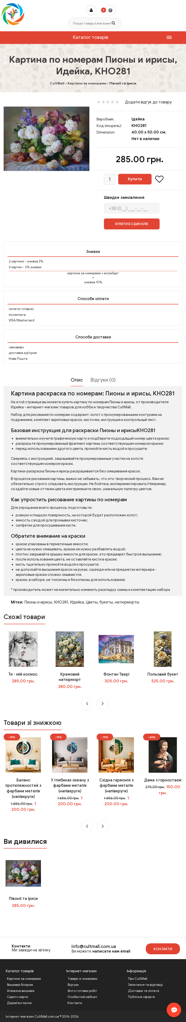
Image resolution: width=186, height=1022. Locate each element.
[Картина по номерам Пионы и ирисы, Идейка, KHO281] (46, 139)
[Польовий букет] (162, 648)
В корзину (26, 915)
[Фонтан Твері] (116, 648)
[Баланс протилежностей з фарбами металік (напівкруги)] (23, 754)
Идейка (77, 602)
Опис (77, 380)
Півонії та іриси (23, 898)
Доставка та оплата (143, 991)
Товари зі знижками (82, 979)
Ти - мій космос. (23, 674)
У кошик (26, 691)
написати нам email (111, 951)
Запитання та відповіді (145, 985)
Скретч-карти (17, 997)
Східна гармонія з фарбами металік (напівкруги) (116, 786)
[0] (110, 10)
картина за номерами (84, 273)
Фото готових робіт (82, 991)
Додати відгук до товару (148, 102)
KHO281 (61, 602)
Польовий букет (162, 674)
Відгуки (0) (103, 380)
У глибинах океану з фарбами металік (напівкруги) (70, 786)
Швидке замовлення (124, 197)
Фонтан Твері (116, 674)
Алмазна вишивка (20, 991)
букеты (106, 602)
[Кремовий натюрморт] (69, 648)
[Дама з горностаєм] (162, 754)
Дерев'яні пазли (19, 1003)
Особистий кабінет (82, 997)
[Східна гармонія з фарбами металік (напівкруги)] (116, 754)
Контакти (21, 946)
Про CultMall (137, 979)
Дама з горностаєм (162, 780)
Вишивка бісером (20, 985)
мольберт (111, 273)
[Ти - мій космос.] (23, 648)
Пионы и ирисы (38, 602)
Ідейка (138, 119)
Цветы (92, 602)
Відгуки (73, 985)
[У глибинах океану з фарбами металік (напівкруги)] (69, 754)
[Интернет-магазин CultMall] (12, 14)
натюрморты (127, 602)
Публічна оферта (141, 997)
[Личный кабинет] (91, 10)
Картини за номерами (24, 979)
